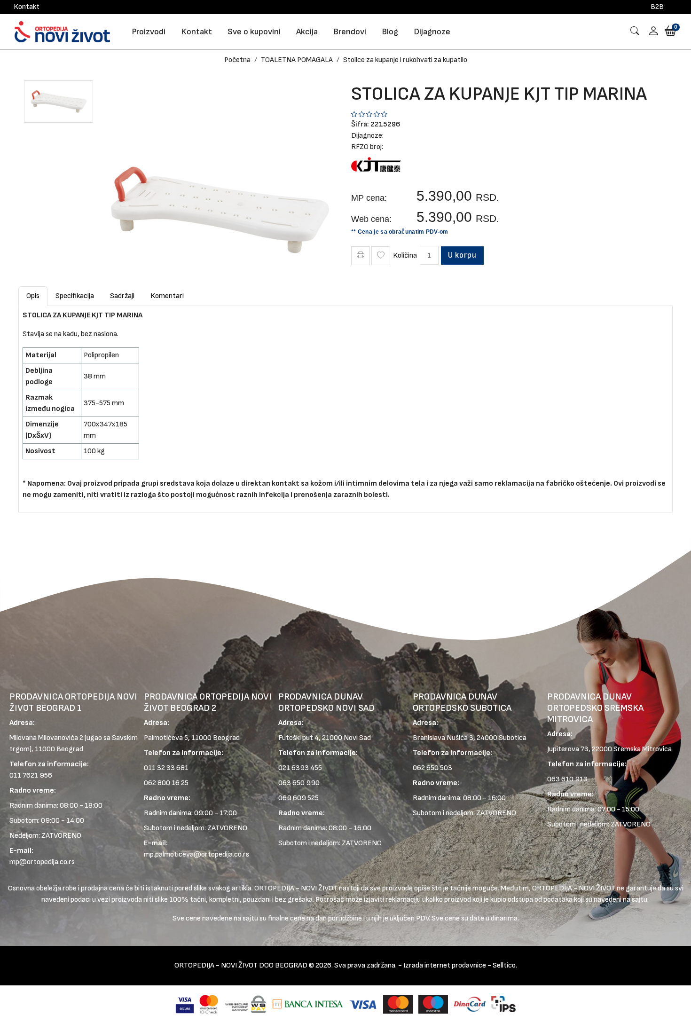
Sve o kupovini (254, 31)
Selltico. (505, 965)
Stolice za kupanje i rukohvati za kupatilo (405, 59)
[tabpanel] (345, 405)
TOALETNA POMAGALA (297, 59)
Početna (237, 59)
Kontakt (26, 6)
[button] (650, 32)
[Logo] (62, 32)
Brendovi (349, 31)
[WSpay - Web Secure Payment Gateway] (245, 1003)
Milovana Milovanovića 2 (46, 737)
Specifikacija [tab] (74, 295)
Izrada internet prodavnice (444, 965)
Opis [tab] (32, 295)
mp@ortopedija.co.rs (42, 862)
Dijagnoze (432, 31)
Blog (390, 31)
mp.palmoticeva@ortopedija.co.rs (196, 854)
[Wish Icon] (380, 255)
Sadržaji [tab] (122, 295)
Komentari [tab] (167, 295)
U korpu (462, 255)
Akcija (307, 31)
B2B (657, 6)
